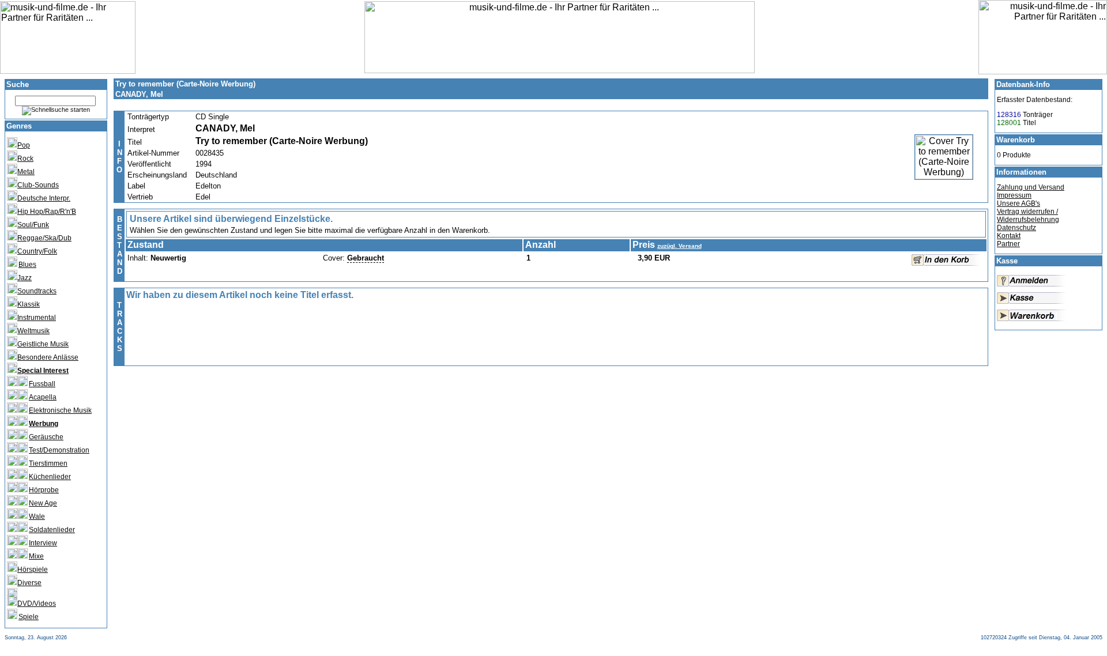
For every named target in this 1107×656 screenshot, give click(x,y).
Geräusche (46, 437)
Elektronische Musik (60, 410)
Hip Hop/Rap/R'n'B (46, 212)
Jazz (24, 278)
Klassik (28, 304)
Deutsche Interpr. (43, 198)
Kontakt (1009, 236)
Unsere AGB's (1018, 203)
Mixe (36, 556)
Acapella (43, 397)
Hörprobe (44, 490)
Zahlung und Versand (1030, 187)
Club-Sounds (38, 185)
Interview (43, 543)
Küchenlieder (50, 477)
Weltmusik (33, 331)
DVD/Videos (36, 604)
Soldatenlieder (52, 530)
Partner (1008, 244)
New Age (43, 503)
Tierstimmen (48, 463)
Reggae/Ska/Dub (44, 238)
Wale (37, 516)
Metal (26, 172)
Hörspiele (32, 569)
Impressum (1014, 195)
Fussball (42, 384)
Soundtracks (37, 291)
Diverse (29, 583)
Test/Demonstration (59, 450)
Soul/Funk (33, 225)
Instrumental (36, 318)
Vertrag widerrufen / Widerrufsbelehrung (1028, 216)
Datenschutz (1016, 228)
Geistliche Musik (43, 344)
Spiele (28, 617)
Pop (23, 145)
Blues (27, 265)
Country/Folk (37, 251)
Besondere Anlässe (47, 357)
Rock (25, 158)
